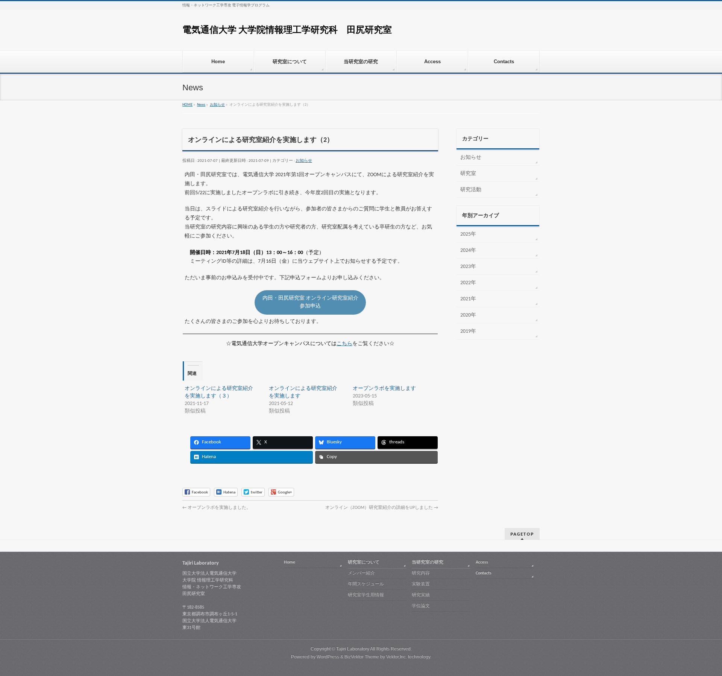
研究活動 (470, 190)
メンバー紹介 (361, 573)
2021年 (468, 299)
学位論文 (421, 606)
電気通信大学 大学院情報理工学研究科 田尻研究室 (287, 30)
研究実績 (421, 595)
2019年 (468, 331)
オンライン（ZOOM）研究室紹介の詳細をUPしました (381, 507)
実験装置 (421, 584)
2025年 (468, 234)
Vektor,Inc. (396, 656)
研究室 (468, 174)
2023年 (468, 266)
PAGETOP (522, 533)
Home (289, 562)
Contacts (483, 573)
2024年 (468, 250)
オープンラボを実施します (384, 388)
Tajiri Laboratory (352, 649)
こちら (344, 344)
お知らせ (304, 161)
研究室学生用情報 (366, 595)
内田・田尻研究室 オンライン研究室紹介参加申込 (310, 302)
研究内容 (421, 573)
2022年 (468, 283)
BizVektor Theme (361, 656)
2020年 (468, 315)
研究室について (363, 562)
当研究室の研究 (427, 562)
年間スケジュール (366, 584)
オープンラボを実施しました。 (216, 507)
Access (482, 562)
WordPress (328, 656)
